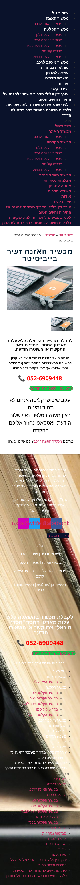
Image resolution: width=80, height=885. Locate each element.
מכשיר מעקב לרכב (52, 62)
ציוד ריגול (60, 13)
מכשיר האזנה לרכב (48, 24)
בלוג (40, 545)
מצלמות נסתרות (54, 68)
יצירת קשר (59, 89)
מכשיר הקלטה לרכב (51, 571)
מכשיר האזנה (57, 18)
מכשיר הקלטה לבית (51, 585)
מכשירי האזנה (52, 562)
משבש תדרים (56, 78)
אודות (63, 83)
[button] (40, 120)
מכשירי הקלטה (28, 562)
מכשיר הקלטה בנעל (47, 57)
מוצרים (50, 235)
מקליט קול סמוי (51, 51)
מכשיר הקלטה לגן (49, 35)
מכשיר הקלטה (56, 29)
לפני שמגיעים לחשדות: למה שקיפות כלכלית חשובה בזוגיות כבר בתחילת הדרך (38, 110)
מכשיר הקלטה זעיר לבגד (44, 46)
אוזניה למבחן (57, 73)
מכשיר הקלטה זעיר (48, 40)
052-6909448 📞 (40, 378)
